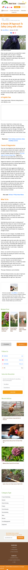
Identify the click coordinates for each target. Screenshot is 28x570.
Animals (7, 19)
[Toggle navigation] (3, 15)
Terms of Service (14, 551)
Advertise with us (14, 557)
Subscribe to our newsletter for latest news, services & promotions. (12, 379)
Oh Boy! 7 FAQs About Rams (16, 194)
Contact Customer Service (14, 560)
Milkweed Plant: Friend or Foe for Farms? (11, 463)
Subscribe (17, 7)
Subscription (20, 537)
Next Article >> (22, 344)
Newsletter (23, 10)
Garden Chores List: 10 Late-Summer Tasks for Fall (12, 484)
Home (3, 19)
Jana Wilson (5, 30)
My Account (5, 10)
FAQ (14, 562)
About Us (15, 547)
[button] (24, 319)
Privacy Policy (14, 549)
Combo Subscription (14, 10)
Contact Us (14, 12)
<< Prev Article (6, 344)
